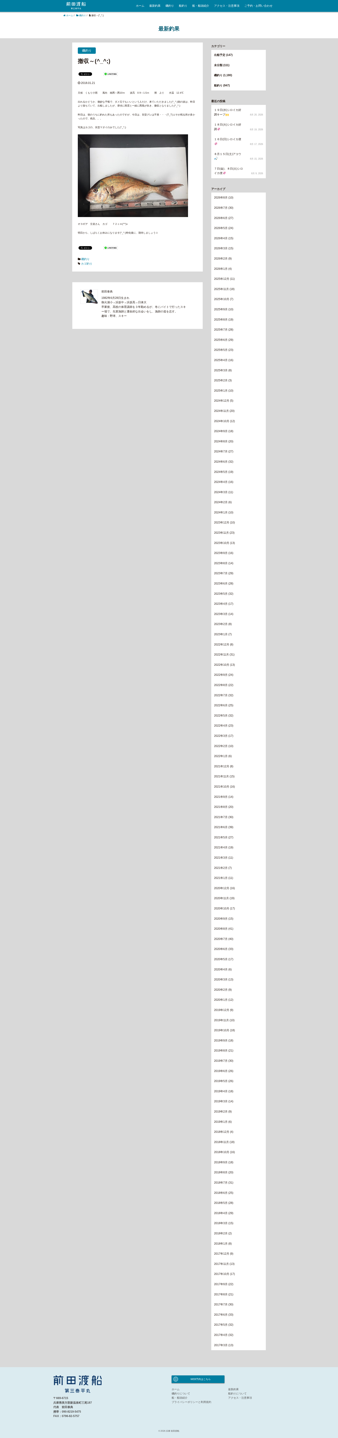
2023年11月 (221, 532)
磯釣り (169, 5)
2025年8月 (221, 319)
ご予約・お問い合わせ (258, 5)
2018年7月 (221, 1182)
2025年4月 (221, 360)
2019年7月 (221, 1060)
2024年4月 (221, 481)
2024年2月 (221, 502)
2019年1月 (221, 1121)
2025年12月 (221, 278)
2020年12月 (221, 888)
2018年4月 (221, 1213)
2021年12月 (221, 766)
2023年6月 (221, 583)
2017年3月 (221, 1345)
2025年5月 (221, 349)
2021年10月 (221, 786)
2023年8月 (221, 563)
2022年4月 (221, 725)
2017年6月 (221, 1314)
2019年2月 (221, 1111)
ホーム (140, 5)
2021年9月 (221, 796)
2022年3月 (221, 735)
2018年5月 (221, 1202)
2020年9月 (221, 918)
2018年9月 (221, 1162)
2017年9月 (221, 1284)
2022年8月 (221, 685)
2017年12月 (221, 1253)
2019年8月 (221, 1050)
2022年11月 (221, 654)
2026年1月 (221, 268)
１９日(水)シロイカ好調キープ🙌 (227, 112)
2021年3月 (221, 857)
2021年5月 (221, 837)
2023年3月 (221, 614)
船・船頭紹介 (200, 5)
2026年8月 (221, 197)
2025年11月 (221, 289)
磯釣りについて (181, 1393)
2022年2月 (221, 746)
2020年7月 (221, 938)
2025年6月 (221, 339)
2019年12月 (221, 1010)
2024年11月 (221, 410)
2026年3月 (221, 248)
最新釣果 (155, 5)
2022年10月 (221, 664)
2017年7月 (221, 1304)
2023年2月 (221, 624)
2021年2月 (221, 867)
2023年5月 (221, 593)
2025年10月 (221, 299)
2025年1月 (221, 390)
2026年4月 (221, 238)
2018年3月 (221, 1223)
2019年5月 (221, 1081)
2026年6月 (221, 218)
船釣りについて (237, 1393)
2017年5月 (221, 1324)
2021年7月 (221, 817)
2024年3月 (221, 492)
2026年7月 (221, 207)
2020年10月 (221, 908)
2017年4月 (221, 1334)
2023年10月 (221, 542)
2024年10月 (221, 421)
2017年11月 (221, 1263)
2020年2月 (221, 989)
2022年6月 (221, 705)
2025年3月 (221, 370)
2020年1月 (221, 999)
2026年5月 (221, 228)
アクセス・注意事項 (226, 5)
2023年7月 (221, 573)
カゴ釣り (86, 263)
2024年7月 (221, 451)
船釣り (183, 5)
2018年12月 (221, 1131)
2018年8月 (221, 1172)
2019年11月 (221, 1020)
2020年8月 (221, 928)
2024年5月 (221, 471)
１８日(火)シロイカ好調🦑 (227, 127)
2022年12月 (221, 644)
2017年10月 (221, 1273)
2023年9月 (221, 553)
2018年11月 (221, 1142)
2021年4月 (221, 847)
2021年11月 (221, 776)
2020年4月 (221, 969)
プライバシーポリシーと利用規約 (191, 1401)
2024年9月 (221, 431)
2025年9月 (221, 309)
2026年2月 (221, 258)
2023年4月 (221, 603)
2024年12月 (221, 400)
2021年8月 (221, 806)
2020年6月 (221, 949)
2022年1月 (221, 756)
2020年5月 (221, 959)
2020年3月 (221, 979)
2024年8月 (221, 441)
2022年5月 (221, 715)
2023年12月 (221, 522)
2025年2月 (221, 380)
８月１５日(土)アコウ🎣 (227, 156)
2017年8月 (221, 1294)
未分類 (218, 65)
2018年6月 (221, 1192)
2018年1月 (221, 1243)
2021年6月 (221, 827)
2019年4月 (221, 1091)
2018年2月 (221, 1233)
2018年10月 (221, 1152)
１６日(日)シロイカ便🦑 (227, 141)
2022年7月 (221, 695)
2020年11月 (221, 898)
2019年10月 (221, 1030)
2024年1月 (221, 512)
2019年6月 (221, 1071)
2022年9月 (221, 674)
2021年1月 (221, 877)
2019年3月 (221, 1101)
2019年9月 (221, 1040)
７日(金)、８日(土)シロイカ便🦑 (228, 171)
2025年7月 (221, 329)
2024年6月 (221, 461)
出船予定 (219, 54)
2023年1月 (221, 634)
